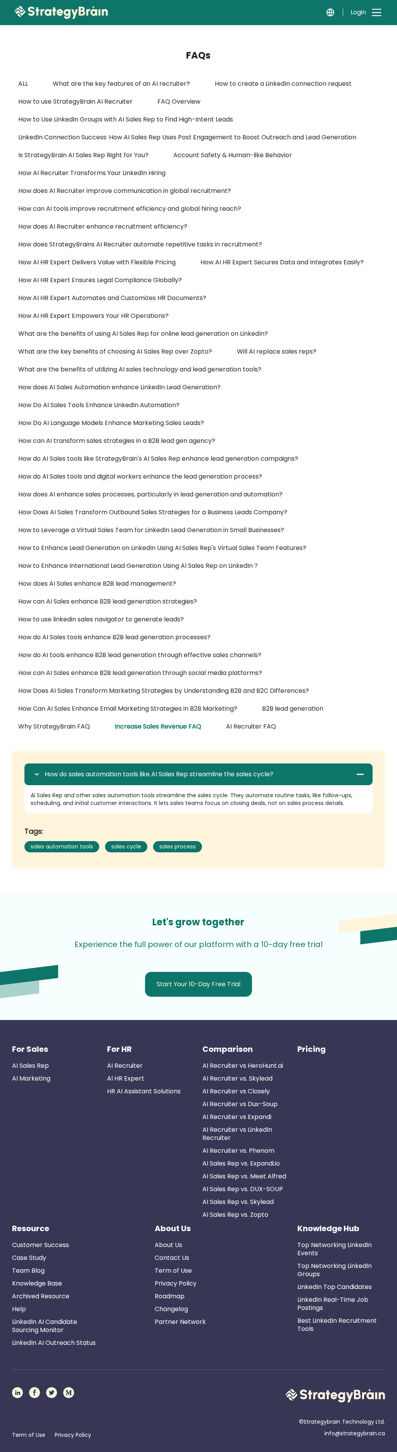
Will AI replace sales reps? (276, 351)
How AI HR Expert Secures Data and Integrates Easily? (282, 262)
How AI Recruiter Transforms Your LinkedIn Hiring (92, 172)
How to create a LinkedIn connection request (283, 83)
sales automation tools (62, 846)
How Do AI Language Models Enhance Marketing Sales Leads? (111, 422)
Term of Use (173, 1270)
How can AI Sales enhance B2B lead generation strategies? (107, 601)
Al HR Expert (125, 1078)
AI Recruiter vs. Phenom (238, 1150)
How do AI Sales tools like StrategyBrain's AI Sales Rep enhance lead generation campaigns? (158, 458)
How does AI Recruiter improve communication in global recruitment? (124, 190)
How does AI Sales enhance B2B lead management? (97, 583)
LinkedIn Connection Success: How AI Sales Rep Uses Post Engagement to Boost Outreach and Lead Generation (187, 137)
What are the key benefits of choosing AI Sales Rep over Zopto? (115, 351)
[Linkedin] (17, 1392)
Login (358, 12)
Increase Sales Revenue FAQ (158, 726)
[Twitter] (51, 1392)
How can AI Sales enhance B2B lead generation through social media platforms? (140, 672)
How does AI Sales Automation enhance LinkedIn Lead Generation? (119, 387)
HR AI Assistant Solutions (144, 1091)
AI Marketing (31, 1078)
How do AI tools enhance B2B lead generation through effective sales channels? (139, 655)
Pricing (311, 1049)
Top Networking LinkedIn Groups (334, 1270)
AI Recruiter (125, 1065)
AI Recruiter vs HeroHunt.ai (242, 1065)
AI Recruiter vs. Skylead (237, 1078)
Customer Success (40, 1244)
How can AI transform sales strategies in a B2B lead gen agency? (116, 440)
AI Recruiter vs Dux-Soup (240, 1104)
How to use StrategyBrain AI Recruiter (75, 101)
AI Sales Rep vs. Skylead (238, 1201)
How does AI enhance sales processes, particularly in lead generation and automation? (150, 494)
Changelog (171, 1309)
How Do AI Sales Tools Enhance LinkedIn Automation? (99, 405)
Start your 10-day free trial (198, 984)
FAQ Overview (178, 101)
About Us (173, 1228)
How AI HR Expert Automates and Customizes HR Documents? (112, 297)
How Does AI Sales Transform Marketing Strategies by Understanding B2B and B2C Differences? (163, 690)
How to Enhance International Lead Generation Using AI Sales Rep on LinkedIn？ (138, 565)
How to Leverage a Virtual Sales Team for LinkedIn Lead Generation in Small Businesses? (151, 530)
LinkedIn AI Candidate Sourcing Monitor (44, 1325)
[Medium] (68, 1392)
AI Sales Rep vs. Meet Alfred (244, 1176)
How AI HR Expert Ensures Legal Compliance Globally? (100, 280)
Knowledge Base (37, 1283)
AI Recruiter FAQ (251, 726)
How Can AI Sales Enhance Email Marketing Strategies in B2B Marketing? (127, 708)
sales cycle (126, 846)
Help (19, 1309)
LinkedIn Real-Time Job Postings (332, 1303)
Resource (30, 1228)
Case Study (29, 1257)
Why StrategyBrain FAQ (54, 726)
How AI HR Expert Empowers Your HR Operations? (93, 315)
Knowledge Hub (328, 1228)
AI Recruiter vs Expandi (236, 1116)
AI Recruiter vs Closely (236, 1091)
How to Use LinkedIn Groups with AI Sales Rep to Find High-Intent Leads (125, 119)
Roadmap (170, 1296)
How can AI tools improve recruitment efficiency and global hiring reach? (129, 208)
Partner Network (180, 1321)
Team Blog (28, 1270)
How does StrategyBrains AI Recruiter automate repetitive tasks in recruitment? (140, 244)
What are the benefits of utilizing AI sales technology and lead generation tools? (139, 369)
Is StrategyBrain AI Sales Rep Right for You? (83, 155)
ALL (23, 83)
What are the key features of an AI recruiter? (121, 83)
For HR (119, 1049)
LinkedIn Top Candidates (334, 1286)
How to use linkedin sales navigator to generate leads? (101, 619)
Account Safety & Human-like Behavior (232, 155)
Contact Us (172, 1257)
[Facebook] (34, 1392)
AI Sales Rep (30, 1065)
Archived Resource (40, 1296)
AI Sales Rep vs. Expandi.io (241, 1163)
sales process (177, 846)
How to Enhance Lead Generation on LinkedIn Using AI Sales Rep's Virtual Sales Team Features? (162, 547)
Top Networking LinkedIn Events (334, 1249)
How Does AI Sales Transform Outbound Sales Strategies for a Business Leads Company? (152, 512)
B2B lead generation (292, 708)
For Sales (30, 1049)
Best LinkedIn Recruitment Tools (337, 1324)
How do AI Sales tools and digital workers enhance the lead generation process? (140, 476)
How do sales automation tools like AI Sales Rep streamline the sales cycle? (159, 774)
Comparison (227, 1049)
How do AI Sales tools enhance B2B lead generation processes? (114, 637)
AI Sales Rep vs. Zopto (235, 1214)
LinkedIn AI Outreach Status (54, 1342)
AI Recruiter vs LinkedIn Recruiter (237, 1133)
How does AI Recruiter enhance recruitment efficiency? (102, 226)
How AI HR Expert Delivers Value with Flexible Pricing (97, 262)
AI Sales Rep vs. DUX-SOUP (242, 1189)
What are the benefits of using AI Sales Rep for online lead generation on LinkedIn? (143, 333)
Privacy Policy (176, 1283)
